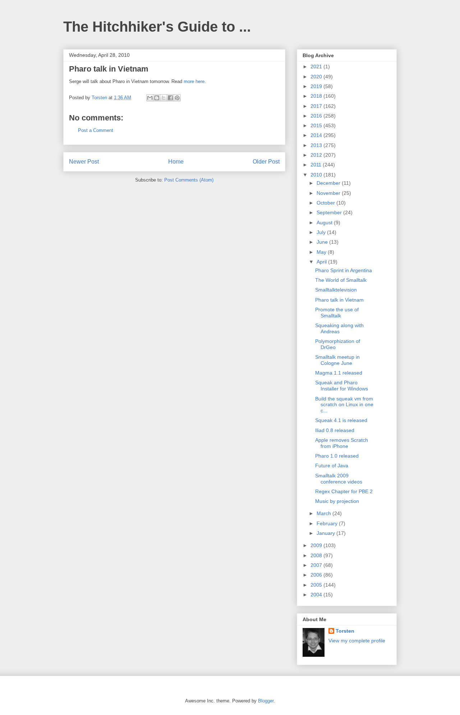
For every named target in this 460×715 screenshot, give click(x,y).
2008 (316, 555)
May (322, 252)
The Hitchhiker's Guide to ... (157, 27)
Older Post (266, 162)
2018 (316, 96)
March (324, 513)
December (329, 183)
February (328, 523)
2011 (316, 165)
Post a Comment (95, 130)
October (326, 203)
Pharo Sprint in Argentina (343, 270)
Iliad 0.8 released (334, 430)
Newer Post (84, 162)
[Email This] (149, 97)
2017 (316, 106)
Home (176, 162)
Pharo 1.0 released (337, 456)
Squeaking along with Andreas (339, 328)
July (322, 232)
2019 (316, 86)
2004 (316, 594)
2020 (316, 76)
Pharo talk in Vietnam (339, 300)
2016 (316, 116)
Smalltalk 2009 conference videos (338, 479)
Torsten (345, 631)
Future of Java (331, 465)
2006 (316, 575)
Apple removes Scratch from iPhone (341, 443)
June (323, 242)
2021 (316, 66)
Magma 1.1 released (338, 373)
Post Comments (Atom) (188, 180)
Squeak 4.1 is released (341, 420)
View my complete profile (356, 640)
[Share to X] (163, 97)
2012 (316, 155)
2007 (316, 565)
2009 (316, 545)
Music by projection (337, 501)
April (322, 262)
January (326, 533)
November (329, 193)
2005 (316, 585)
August (325, 222)
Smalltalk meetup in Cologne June (337, 360)
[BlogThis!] (156, 97)
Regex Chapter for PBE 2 (344, 491)
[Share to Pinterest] (177, 97)
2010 (316, 175)
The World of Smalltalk (341, 280)
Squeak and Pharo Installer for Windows (341, 385)
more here (194, 81)
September (330, 212)
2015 (316, 125)
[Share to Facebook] (170, 97)
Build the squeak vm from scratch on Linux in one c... (344, 405)
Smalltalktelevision (336, 290)
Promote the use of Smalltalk (337, 312)
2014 (316, 135)
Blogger (265, 700)
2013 (316, 145)
